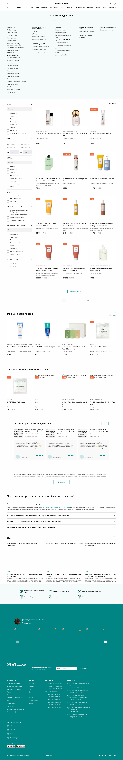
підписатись (83, 668)
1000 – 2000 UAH (25, 142)
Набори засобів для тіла (86, 28)
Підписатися (26, 623)
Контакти (10, 706)
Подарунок (94, 109)
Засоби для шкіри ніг (13, 76)
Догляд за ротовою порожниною (39, 28)
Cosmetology (13, 738)
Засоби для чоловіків (108, 27)
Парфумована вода (61, 32)
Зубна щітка (35, 34)
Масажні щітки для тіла (39, 49)
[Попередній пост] (17, 642)
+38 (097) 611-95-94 (76, 692)
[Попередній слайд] (110, 314)
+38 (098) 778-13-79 (76, 687)
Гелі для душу (11, 30)
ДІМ (31, 7)
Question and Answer (13, 344)
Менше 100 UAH (11, 142)
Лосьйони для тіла (13, 60)
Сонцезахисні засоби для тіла (16, 81)
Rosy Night (70, 399)
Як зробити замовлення (14, 686)
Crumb (92, 266)
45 (88, 300)
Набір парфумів (60, 30)
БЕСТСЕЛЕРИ (54, 7)
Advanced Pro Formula (76, 176)
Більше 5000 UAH (25, 147)
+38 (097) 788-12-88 (54, 697)
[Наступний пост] (105, 642)
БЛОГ (104, 7)
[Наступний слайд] (114, 314)
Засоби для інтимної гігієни (15, 47)
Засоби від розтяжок (13, 87)
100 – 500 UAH (11, 144)
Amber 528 (70, 344)
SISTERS (92, 344)
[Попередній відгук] (103, 423)
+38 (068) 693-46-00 (54, 702)
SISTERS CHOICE (80, 7)
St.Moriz (93, 131)
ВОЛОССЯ (10, 7)
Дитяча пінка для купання (63, 45)
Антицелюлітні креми (13, 89)
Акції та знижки (33, 700)
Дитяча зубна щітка (61, 55)
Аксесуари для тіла (38, 44)
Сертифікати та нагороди (15, 697)
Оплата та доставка (13, 683)
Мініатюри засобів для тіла (85, 36)
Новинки (31, 697)
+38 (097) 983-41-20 (54, 699)
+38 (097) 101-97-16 (75, 699)
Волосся (31, 683)
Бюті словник (11, 703)
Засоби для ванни (12, 84)
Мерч (30, 695)
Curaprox (38, 344)
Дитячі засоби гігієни (63, 40)
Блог (8, 700)
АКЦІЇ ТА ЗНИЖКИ (66, 7)
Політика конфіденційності (15, 712)
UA (8, 3)
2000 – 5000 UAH (25, 144)
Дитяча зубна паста (61, 42)
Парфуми (58, 27)
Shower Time (98, 399)
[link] (114, 3)
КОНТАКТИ (112, 7)
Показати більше (75, 291)
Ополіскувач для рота (38, 36)
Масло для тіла (12, 71)
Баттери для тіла (12, 65)
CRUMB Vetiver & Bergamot (103, 266)
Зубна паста (35, 31)
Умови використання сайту (15, 709)
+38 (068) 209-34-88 (76, 711)
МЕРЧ (37, 7)
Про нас (9, 692)
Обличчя (31, 686)
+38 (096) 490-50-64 (54, 707)
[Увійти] (110, 3)
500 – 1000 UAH (11, 147)
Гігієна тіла (11, 27)
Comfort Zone (94, 176)
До (21, 152)
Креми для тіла (12, 63)
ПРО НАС (98, 7)
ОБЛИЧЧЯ (19, 7)
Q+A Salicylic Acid (26, 344)
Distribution (13, 734)
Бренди (31, 703)
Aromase (38, 176)
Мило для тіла (11, 38)
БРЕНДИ (90, 7)
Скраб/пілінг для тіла (13, 57)
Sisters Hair (13, 726)
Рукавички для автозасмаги (40, 46)
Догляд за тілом (13, 55)
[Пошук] (12, 3)
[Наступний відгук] (107, 423)
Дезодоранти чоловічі (107, 30)
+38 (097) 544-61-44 (76, 705)
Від (8, 152)
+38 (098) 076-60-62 (76, 717)
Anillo (64, 344)
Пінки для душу (12, 32)
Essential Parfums (41, 131)
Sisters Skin (13, 730)
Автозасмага (11, 79)
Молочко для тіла (12, 68)
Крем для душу (12, 35)
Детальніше (61, 482)
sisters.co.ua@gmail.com (55, 683)
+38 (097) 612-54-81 (54, 694)
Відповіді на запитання (14, 689)
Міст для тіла (11, 92)
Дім (30, 692)
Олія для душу (11, 40)
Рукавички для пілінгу (38, 52)
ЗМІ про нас (10, 695)
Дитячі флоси (59, 48)
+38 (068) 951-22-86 (54, 705)
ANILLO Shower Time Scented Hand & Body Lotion (55, 507)
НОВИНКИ (44, 7)
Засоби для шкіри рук (13, 73)
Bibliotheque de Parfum (70, 131)
